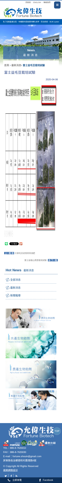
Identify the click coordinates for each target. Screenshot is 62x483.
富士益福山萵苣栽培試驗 (40, 260)
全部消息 (15, 279)
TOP (57, 431)
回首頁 (28, 2)
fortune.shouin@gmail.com (27, 456)
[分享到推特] (5, 476)
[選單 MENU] (57, 5)
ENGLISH (37, 2)
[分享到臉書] (11, 476)
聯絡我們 (47, 2)
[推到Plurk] (22, 243)
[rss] (16, 476)
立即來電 (17, 480)
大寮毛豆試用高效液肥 (20, 253)
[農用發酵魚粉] (22, 12)
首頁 (6, 65)
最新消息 (16, 65)
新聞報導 (15, 295)
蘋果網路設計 (10, 470)
